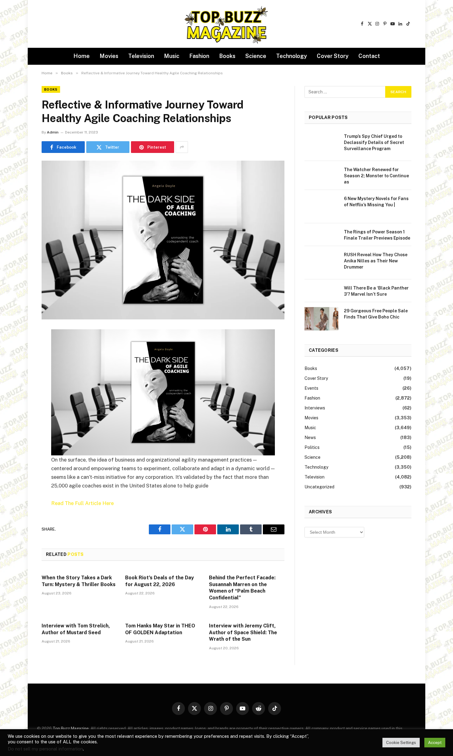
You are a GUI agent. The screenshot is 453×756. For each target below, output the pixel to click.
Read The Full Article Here (82, 503)
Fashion (199, 56)
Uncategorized (319, 486)
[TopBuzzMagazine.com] (226, 24)
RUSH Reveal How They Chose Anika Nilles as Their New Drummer (375, 260)
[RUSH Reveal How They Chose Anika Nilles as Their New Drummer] (321, 262)
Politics (312, 447)
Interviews (314, 407)
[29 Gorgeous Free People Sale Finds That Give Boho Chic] (321, 319)
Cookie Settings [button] (401, 742)
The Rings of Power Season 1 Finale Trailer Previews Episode (377, 234)
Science (255, 56)
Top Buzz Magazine (71, 728)
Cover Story (333, 56)
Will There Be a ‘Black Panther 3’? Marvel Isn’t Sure (376, 291)
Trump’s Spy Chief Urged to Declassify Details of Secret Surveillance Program (374, 142)
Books (227, 56)
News (310, 437)
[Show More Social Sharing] (182, 147)
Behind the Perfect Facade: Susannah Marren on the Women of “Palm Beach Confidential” (242, 588)
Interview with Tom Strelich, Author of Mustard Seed (76, 629)
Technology (291, 56)
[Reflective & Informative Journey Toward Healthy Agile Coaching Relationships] (163, 240)
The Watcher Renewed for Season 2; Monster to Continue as (376, 175)
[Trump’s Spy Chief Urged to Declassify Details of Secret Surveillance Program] (321, 144)
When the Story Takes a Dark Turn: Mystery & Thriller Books (79, 581)
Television (141, 56)
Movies (109, 56)
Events (311, 388)
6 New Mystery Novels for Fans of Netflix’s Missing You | (376, 201)
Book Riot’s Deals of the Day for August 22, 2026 (159, 581)
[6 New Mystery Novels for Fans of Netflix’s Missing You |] (321, 206)
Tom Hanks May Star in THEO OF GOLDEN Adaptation (160, 629)
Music (171, 56)
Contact (369, 56)
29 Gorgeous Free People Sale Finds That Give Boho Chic (376, 313)
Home (81, 56)
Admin (53, 132)
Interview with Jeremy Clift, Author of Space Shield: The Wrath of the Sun (243, 632)
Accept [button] (435, 742)
